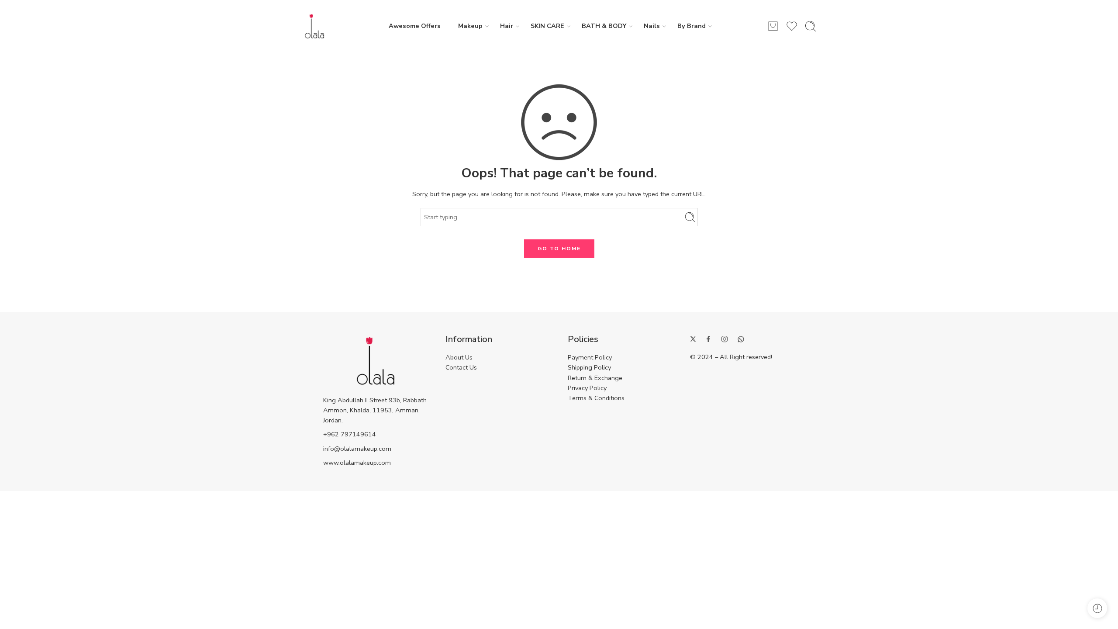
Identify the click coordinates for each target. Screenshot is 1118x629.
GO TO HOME (559, 248)
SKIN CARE (547, 25)
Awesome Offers (415, 25)
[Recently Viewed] (1097, 608)
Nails (652, 25)
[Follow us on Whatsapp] (741, 339)
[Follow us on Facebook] (708, 338)
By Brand (691, 25)
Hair (506, 25)
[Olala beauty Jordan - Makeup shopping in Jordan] (314, 26)
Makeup (470, 25)
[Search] (810, 26)
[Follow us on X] (693, 339)
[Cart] (773, 26)
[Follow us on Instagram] (724, 339)
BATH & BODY (604, 25)
